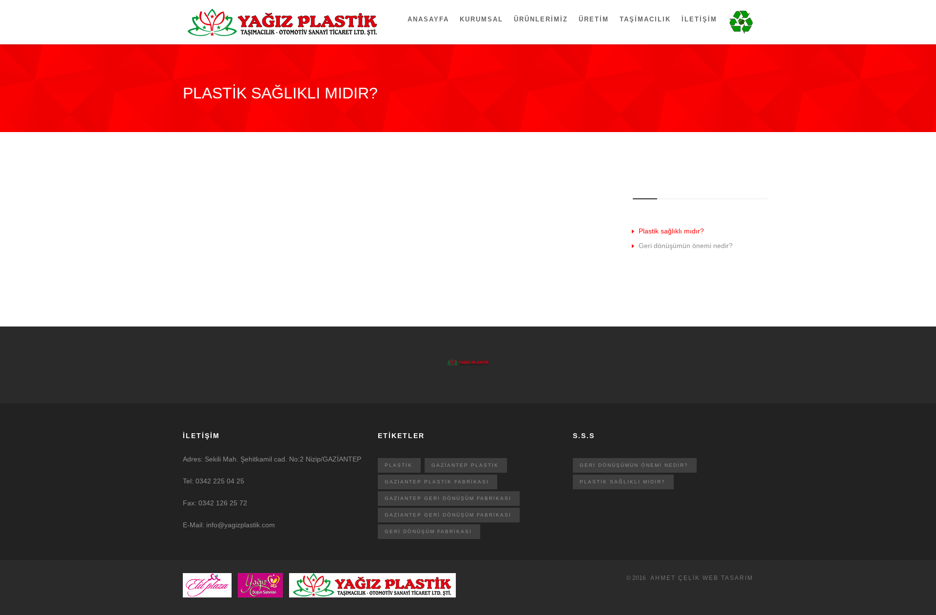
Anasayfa (428, 19)
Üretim (594, 19)
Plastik (398, 465)
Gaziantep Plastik (465, 465)
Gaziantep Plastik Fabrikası (437, 481)
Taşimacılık (645, 19)
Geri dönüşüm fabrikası (428, 531)
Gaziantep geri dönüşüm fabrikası (448, 498)
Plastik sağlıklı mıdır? (671, 231)
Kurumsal (481, 19)
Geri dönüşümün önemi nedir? (686, 246)
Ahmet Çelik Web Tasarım (701, 578)
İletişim (699, 19)
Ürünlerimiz (541, 19)
